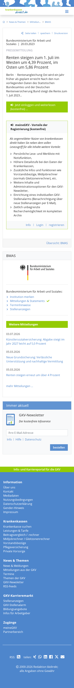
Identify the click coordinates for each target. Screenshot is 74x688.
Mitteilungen (27, 301)
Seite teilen (30, 33)
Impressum (10, 512)
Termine (8, 574)
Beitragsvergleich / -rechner (21, 535)
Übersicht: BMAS (57, 243)
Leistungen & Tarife (15, 531)
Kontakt (8, 491)
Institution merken (22, 297)
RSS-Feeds (10, 586)
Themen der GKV (14, 578)
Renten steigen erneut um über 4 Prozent (33, 375)
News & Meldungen (15, 566)
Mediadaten (11, 495)
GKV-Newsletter (13, 582)
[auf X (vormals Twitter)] (57, 656)
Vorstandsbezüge (14, 543)
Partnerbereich (13, 632)
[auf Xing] (34, 656)
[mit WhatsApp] (40, 656)
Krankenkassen (15, 521)
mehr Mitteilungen (18, 386)
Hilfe (18, 439)
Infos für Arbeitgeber (16, 613)
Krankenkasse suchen (17, 526)
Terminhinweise (20, 305)
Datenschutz (33, 439)
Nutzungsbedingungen (18, 500)
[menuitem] (4, 21)
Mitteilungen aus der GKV (19, 570)
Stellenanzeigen (20, 309)
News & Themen (16, 560)
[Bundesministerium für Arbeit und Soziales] (37, 271)
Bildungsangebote (15, 609)
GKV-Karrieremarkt (18, 596)
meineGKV (10, 628)
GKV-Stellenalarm (14, 605)
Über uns (9, 487)
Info (9, 439)
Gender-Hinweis (13, 508)
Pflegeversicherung (15, 547)
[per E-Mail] (62, 656)
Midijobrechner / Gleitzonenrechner (26, 539)
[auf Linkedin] (45, 656)
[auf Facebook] (51, 656)
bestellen (59, 447)
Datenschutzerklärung (17, 504)
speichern (45, 33)
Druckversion (61, 33)
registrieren (56, 225)
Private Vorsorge (14, 551)
